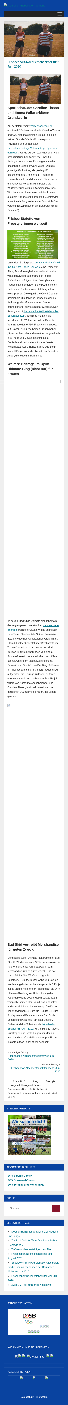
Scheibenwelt (14, 1093)
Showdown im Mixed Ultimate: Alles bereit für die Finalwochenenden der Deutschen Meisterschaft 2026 (33, 1267)
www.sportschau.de (42, 126)
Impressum (42, 1397)
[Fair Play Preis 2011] (47, 1378)
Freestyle (50, 1081)
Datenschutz (27, 1397)
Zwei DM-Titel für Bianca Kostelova (31, 1284)
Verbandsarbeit (49, 1093)
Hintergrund (14, 1085)
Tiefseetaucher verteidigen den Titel (31, 1249)
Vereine (11, 1097)
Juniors (37, 1085)
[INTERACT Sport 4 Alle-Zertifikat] (21, 1378)
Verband (36, 1093)
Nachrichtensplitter (17, 1089)
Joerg (35, 1081)
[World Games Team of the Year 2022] (34, 1378)
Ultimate (26, 1093)
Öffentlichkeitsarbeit (37, 1089)
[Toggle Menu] (59, 13)
